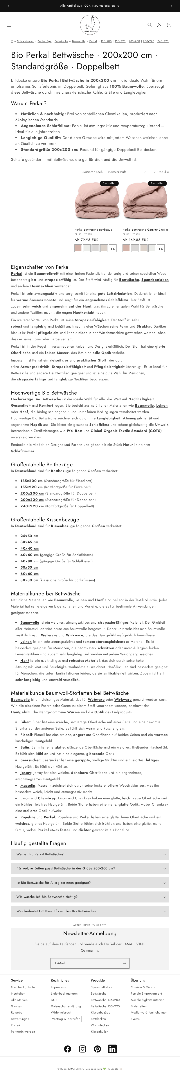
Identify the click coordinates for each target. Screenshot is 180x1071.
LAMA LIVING (76, 1069)
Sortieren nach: (93, 172)
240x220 (163, 41)
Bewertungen (20, 1019)
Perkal (93, 41)
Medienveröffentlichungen (149, 1012)
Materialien (139, 1006)
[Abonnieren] (124, 963)
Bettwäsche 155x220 (105, 1006)
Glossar (16, 1006)
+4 (113, 248)
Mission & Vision (143, 987)
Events (135, 1019)
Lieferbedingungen (64, 993)
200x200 (134, 41)
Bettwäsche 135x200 (105, 1000)
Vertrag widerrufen (66, 1019)
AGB (54, 1000)
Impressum (58, 987)
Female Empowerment (146, 993)
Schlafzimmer (25, 41)
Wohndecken (100, 1025)
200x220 (148, 41)
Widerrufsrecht (61, 1012)
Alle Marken (19, 1000)
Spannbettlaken (101, 987)
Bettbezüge (44, 41)
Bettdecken (98, 1019)
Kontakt (16, 1025)
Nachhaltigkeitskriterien (147, 1000)
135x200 (106, 41)
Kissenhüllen (99, 1031)
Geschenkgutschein (24, 987)
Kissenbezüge (100, 1012)
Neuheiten (18, 993)
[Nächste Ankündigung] (171, 6)
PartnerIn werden (23, 1031)
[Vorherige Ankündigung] (8, 6)
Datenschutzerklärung (66, 1006)
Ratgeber (17, 1012)
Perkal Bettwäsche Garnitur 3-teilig (145, 230)
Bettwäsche (61, 41)
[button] (9, 25)
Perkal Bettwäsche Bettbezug (93, 230)
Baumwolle (78, 41)
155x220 (120, 41)
